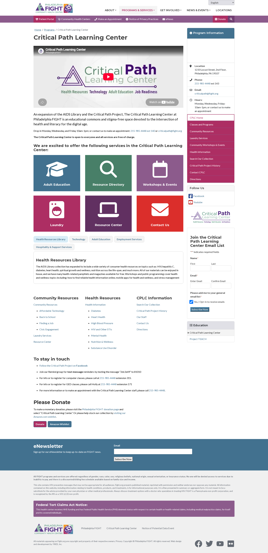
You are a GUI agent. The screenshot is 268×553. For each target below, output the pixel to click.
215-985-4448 (108, 377)
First (192, 263)
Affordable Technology (51, 310)
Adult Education (57, 184)
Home (37, 29)
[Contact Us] (160, 209)
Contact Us (160, 225)
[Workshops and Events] (160, 169)
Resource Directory (108, 184)
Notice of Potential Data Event (158, 528)
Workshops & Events (160, 184)
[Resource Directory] (108, 169)
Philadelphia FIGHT (91, 528)
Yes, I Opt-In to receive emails (209, 301)
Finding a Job (46, 323)
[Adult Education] (56, 169)
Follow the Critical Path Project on (63, 365)
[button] (231, 19)
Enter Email (196, 281)
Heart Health (98, 316)
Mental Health (99, 335)
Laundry (56, 225)
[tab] (51, 239)
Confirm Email (218, 281)
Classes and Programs (201, 124)
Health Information (95, 304)
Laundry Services (42, 335)
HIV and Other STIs (101, 329)
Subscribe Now (200, 309)
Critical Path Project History (152, 310)
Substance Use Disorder (104, 347)
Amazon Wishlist (59, 424)
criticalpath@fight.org (170, 130)
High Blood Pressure (102, 323)
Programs (49, 29)
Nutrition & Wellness (102, 341)
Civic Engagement (49, 329)
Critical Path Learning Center (73, 29)
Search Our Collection (148, 304)
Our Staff (142, 316)
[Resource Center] (108, 209)
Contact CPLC (197, 172)
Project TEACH (198, 338)
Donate (221, 18)
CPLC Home (196, 117)
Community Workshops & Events (207, 144)
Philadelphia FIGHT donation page (100, 409)
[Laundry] (57, 209)
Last (213, 263)
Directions (142, 329)
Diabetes (96, 310)
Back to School (47, 316)
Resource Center (108, 225)
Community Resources (45, 304)
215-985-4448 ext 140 (143, 130)
